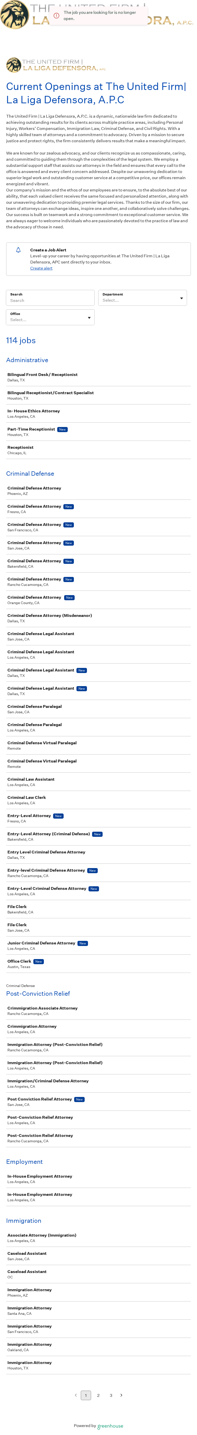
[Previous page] (76, 1395)
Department (113, 294)
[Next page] (121, 1395)
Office (15, 314)
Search (16, 294)
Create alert (41, 268)
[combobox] (10, 320)
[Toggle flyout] (182, 298)
